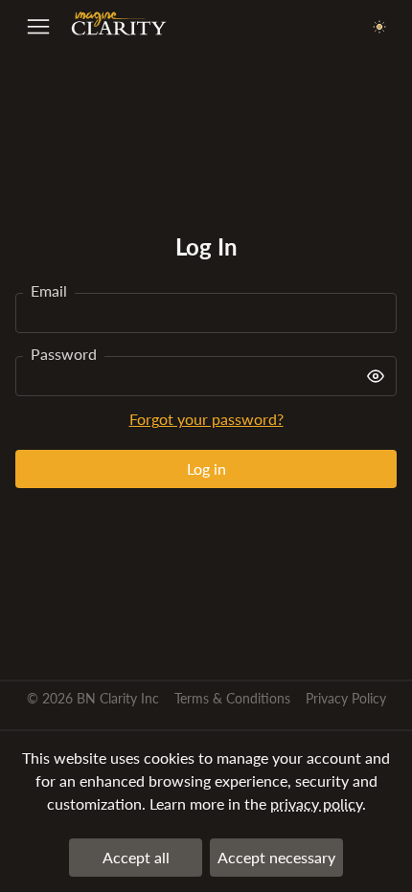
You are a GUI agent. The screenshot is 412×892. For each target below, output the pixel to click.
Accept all (136, 857)
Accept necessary (276, 857)
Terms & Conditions (232, 698)
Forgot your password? (206, 419)
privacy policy (316, 803)
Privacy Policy (346, 698)
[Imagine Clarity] (118, 28)
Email (49, 290)
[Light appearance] (379, 27)
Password (64, 354)
